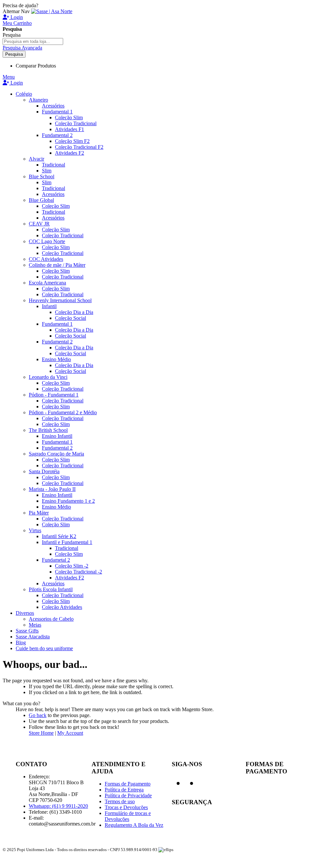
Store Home (41, 733)
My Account (70, 733)
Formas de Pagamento (127, 784)
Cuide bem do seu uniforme (44, 648)
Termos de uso (120, 801)
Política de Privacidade (128, 795)
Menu (9, 77)
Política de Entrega (124, 789)
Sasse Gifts (27, 630)
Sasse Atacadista (33, 636)
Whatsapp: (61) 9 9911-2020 (58, 806)
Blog (21, 642)
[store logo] (51, 11)
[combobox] (33, 41)
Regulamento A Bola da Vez (134, 825)
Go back (37, 715)
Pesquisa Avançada (22, 47)
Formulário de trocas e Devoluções (128, 816)
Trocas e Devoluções (126, 807)
